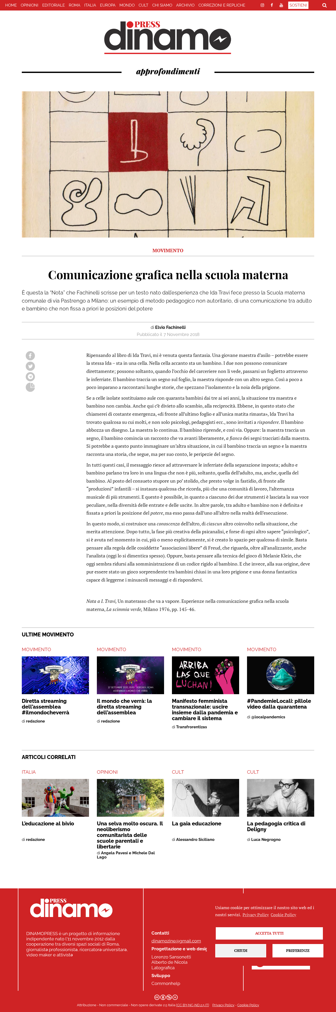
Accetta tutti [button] (269, 933)
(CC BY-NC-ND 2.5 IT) (192, 1005)
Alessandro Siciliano (195, 839)
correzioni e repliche (221, 5)
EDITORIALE (53, 5)
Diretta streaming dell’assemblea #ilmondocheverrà (45, 707)
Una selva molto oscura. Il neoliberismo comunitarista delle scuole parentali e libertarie (130, 835)
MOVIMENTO (36, 649)
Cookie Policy (248, 1005)
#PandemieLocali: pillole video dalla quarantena (279, 704)
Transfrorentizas (191, 727)
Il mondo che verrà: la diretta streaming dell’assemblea (124, 707)
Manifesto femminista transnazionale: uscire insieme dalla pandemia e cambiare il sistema (205, 709)
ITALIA (90, 5)
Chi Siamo (162, 5)
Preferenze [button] (297, 950)
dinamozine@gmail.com (176, 941)
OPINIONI (107, 772)
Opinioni (29, 5)
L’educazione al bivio (48, 823)
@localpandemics (268, 717)
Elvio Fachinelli (170, 327)
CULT (143, 5)
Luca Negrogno (266, 839)
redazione (35, 721)
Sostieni (298, 5)
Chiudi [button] (240, 950)
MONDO (127, 5)
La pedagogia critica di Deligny (276, 826)
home (11, 5)
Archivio (185, 5)
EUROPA (108, 5)
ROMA (74, 5)
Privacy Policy (223, 1005)
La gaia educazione (196, 823)
